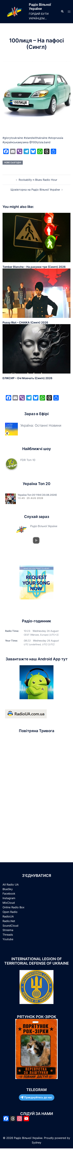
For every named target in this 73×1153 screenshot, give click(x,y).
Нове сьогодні (12, 162)
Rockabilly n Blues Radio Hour (38, 179)
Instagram (9, 898)
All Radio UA (11, 884)
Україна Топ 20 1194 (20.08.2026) (37, 494)
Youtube (8, 939)
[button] (62, 11)
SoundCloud (10, 925)
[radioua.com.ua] (26, 713)
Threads (8, 934)
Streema (8, 930)
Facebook (9, 893)
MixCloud (9, 902)
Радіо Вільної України (40, 7)
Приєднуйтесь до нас (38, 1097)
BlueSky (8, 889)
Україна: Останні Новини (40, 425)
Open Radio (10, 912)
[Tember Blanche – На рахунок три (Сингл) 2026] (36, 237)
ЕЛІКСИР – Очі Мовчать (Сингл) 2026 (27, 378)
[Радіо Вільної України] (14, 11)
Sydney (36, 1142)
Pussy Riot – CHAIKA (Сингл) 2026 (25, 322)
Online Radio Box (13, 907)
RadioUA (8, 916)
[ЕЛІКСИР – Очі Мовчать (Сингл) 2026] (36, 348)
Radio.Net (9, 921)
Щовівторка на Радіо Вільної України (35, 189)
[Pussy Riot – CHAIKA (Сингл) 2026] (36, 293)
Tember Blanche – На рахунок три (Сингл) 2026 (34, 266)
